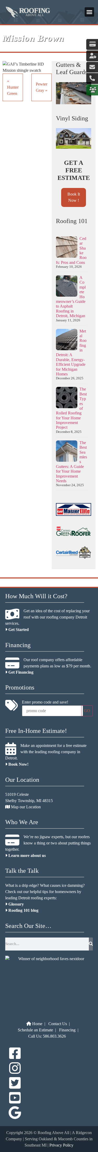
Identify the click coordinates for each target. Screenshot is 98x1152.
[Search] (91, 944)
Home (36, 1023)
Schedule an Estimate (35, 1030)
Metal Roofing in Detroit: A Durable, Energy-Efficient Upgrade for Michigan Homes (71, 352)
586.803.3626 (54, 1036)
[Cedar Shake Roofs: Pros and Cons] (66, 247)
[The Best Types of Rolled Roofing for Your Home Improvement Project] (66, 398)
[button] (89, 12)
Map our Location (25, 807)
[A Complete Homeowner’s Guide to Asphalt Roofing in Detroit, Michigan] (66, 286)
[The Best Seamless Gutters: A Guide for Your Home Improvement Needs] (66, 451)
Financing (67, 1030)
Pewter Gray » (41, 87)
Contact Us (57, 1023)
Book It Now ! (73, 197)
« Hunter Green (13, 87)
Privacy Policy (61, 1145)
